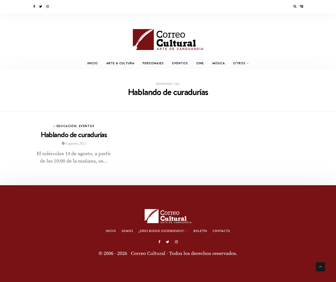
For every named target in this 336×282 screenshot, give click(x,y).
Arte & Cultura (120, 63)
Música (218, 63)
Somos (127, 231)
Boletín (200, 231)
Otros (239, 63)
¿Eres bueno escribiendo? (161, 231)
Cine (200, 63)
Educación (67, 126)
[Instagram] (48, 7)
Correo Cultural (148, 253)
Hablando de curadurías (74, 135)
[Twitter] (41, 7)
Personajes (153, 63)
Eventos (180, 63)
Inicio (92, 63)
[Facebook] (34, 7)
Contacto (221, 231)
